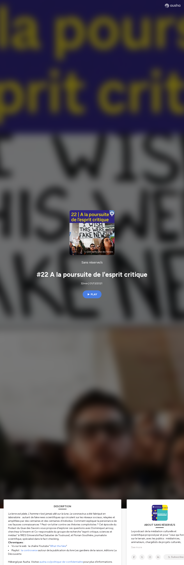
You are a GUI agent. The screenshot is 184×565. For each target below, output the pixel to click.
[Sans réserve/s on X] (142, 557)
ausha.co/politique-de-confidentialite (61, 561)
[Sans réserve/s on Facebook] (134, 557)
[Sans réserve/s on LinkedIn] (158, 557)
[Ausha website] (172, 6)
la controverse (29, 550)
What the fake (58, 546)
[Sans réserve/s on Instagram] (150, 557)
